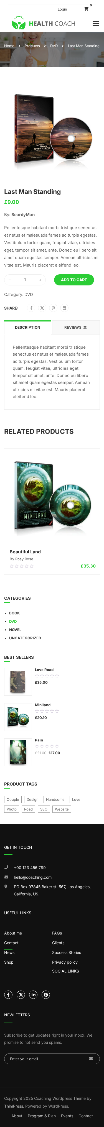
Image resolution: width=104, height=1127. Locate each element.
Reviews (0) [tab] (76, 327)
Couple (13, 799)
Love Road (44, 669)
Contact (85, 1115)
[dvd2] (52, 129)
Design (33, 799)
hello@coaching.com (33, 877)
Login (62, 9)
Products (32, 46)
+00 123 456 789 (30, 867)
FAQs (57, 933)
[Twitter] (42, 308)
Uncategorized (25, 638)
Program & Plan (42, 1115)
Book (14, 613)
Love (76, 799)
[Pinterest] (53, 308)
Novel (15, 629)
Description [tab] (27, 327)
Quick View (52, 538)
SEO (43, 809)
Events (67, 1115)
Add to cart (74, 279)
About (16, 1115)
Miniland (42, 704)
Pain (39, 740)
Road (28, 809)
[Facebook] (31, 308)
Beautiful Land (25, 551)
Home (9, 46)
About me (13, 933)
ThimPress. (14, 1106)
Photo (12, 809)
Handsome (55, 799)
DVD (54, 46)
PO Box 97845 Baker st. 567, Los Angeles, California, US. (52, 890)
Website (62, 809)
